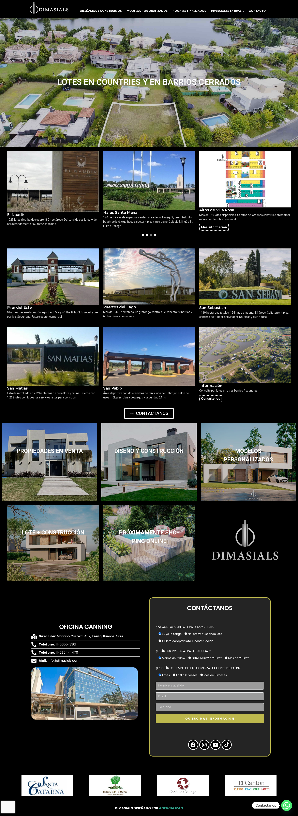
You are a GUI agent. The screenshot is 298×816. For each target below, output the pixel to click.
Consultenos (210, 398)
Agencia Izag (171, 808)
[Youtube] (215, 745)
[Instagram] (204, 745)
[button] (9, 786)
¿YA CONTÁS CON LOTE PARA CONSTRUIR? (185, 627)
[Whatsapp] (286, 805)
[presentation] (143, 235)
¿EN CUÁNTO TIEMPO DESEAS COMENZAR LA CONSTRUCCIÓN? (198, 668)
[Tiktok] (227, 745)
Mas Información (214, 227)
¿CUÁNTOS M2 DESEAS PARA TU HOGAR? (183, 651)
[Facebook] (193, 745)
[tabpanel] (53, 191)
